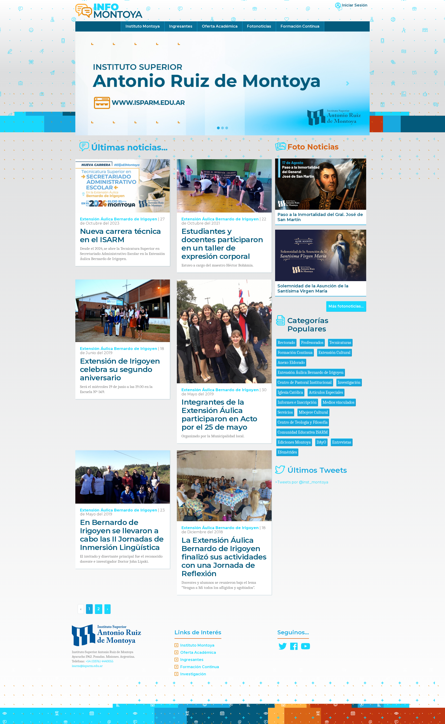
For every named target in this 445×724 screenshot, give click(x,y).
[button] (97, 83)
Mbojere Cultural (313, 412)
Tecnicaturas (340, 342)
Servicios (285, 412)
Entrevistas (341, 442)
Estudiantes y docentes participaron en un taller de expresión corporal (222, 244)
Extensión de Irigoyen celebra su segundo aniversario (120, 369)
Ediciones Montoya (294, 442)
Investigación (349, 382)
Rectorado (286, 342)
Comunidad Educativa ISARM (303, 432)
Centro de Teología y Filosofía (302, 422)
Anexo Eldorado (291, 362)
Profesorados (312, 342)
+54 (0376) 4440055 (99, 661)
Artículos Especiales (326, 392)
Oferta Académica (220, 26)
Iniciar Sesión (354, 5)
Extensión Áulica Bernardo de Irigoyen (118, 219)
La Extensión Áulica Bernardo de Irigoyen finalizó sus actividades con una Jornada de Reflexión (223, 557)
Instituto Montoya (143, 26)
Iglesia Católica (290, 392)
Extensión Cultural (334, 352)
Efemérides (287, 452)
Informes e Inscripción (297, 402)
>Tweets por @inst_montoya (301, 482)
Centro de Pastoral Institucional (305, 382)
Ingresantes (180, 26)
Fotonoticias (259, 26)
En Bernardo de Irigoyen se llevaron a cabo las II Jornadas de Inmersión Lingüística (121, 535)
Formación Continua (300, 26)
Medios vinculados (338, 402)
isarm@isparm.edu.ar (87, 666)
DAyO (321, 442)
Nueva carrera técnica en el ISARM (120, 235)
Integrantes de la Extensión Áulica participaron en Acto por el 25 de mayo (219, 414)
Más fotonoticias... (346, 306)
